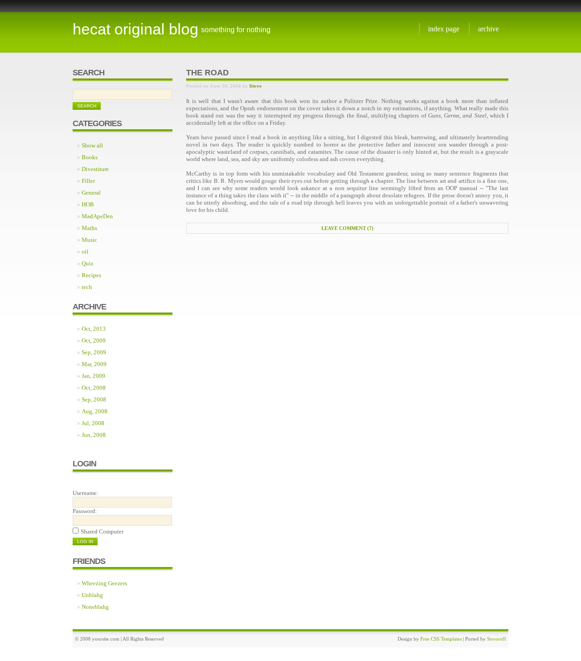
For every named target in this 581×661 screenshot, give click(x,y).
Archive (488, 29)
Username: (85, 493)
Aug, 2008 (95, 411)
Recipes (91, 275)
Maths (89, 228)
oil (85, 251)
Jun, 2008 (94, 434)
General (91, 192)
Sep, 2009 (94, 352)
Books (90, 157)
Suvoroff (496, 638)
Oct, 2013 (94, 328)
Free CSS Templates (441, 638)
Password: (85, 511)
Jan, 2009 (93, 375)
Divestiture (95, 169)
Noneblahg (95, 606)
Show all (92, 145)
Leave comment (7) (347, 228)
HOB (88, 204)
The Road (207, 72)
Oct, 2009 (94, 340)
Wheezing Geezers (104, 583)
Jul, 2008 (93, 423)
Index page (443, 29)
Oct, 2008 (94, 387)
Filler (88, 180)
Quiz (88, 263)
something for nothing (236, 30)
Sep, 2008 (94, 399)
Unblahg (92, 595)
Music (89, 239)
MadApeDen (97, 216)
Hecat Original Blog (135, 29)
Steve (255, 85)
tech (87, 287)
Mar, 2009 (94, 364)
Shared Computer (102, 531)
